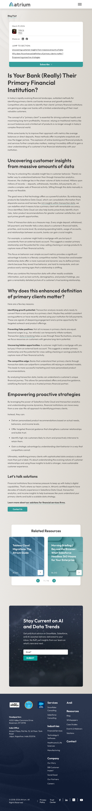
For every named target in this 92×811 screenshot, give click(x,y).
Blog (68, 715)
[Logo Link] (14, 705)
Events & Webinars (74, 729)
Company (53, 758)
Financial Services (54, 731)
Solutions (70, 733)
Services (52, 702)
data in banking (26, 336)
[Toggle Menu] (80, 4)
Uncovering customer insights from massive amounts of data (37, 50)
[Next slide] (54, 580)
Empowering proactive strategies (26, 57)
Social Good (52, 775)
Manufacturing (53, 750)
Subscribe (45, 64)
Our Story (51, 763)
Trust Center (53, 801)
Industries (53, 726)
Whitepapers (72, 720)
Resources (73, 711)
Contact (71, 741)
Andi (69, 702)
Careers (50, 783)
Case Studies (72, 724)
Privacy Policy (43, 801)
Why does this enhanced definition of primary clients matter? (37, 53)
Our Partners (53, 779)
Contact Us (17, 509)
